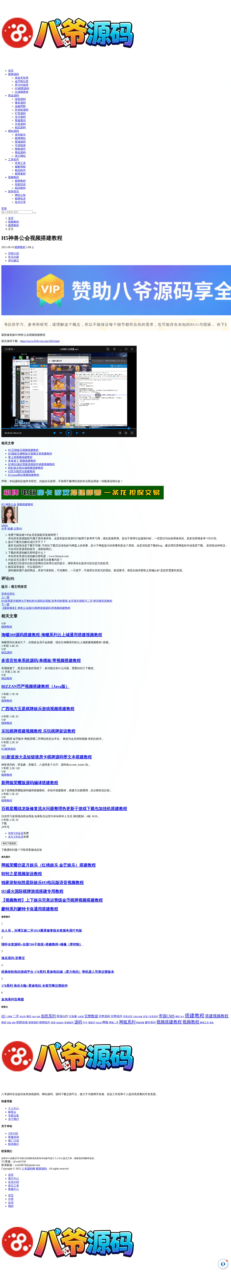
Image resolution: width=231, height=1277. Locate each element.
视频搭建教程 (25, 504)
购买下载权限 (9, 843)
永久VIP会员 (15, 836)
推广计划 (13, 1140)
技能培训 (20, 184)
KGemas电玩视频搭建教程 (23, 475)
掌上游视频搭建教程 (20, 457)
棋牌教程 (20, 180)
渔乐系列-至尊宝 (13, 958)
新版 (9, 1022)
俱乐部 (23, 1016)
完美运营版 (137, 1017)
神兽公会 (10, 504)
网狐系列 (127, 1022)
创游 (34, 1017)
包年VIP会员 (15, 833)
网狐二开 (114, 1022)
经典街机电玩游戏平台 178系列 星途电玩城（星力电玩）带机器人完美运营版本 (57, 972)
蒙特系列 (150, 1022)
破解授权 (20, 166)
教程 (3, 1022)
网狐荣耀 (140, 1022)
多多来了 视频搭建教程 (22, 460)
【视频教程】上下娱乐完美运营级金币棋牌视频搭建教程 (52, 900)
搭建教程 (194, 1015)
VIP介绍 (13, 1133)
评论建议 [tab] (13, 260)
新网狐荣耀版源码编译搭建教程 (29, 782)
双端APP (62, 1016)
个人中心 (13, 1108)
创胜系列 (48, 1016)
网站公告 (20, 195)
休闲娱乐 (20, 134)
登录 (4, 208)
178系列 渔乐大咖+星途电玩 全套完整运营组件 (34, 985)
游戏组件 (69, 1022)
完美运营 (127, 1016)
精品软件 (20, 170)
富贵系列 (153, 1016)
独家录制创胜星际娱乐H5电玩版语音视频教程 (42, 882)
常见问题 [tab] (13, 257)
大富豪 (73, 1016)
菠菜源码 (20, 99)
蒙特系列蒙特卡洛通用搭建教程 (29, 909)
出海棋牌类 (21, 92)
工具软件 (13, 159)
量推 (212, 1022)
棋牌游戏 (22, 1022)
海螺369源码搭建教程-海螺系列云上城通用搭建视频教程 (51, 635)
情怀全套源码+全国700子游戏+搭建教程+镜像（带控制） (42, 944)
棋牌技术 (20, 198)
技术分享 (20, 202)
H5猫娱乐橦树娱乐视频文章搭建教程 (30, 453)
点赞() (18, 528)
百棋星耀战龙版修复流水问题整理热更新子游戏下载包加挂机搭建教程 (64, 808)
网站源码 (13, 131)
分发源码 (20, 124)
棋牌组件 (44, 1022)
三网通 (9, 1016)
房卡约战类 (21, 84)
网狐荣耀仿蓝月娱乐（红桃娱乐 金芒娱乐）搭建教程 (48, 865)
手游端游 (20, 145)
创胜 (38, 1017)
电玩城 (99, 1023)
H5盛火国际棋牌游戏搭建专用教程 (32, 891)
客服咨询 (13, 1137)
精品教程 (20, 187)
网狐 (105, 1022)
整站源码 (20, 152)
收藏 (10, 528)
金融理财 (20, 106)
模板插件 (20, 148)
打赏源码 (20, 113)
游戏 (53, 1022)
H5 (3, 504)
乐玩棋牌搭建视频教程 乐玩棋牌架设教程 (38, 731)
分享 (4, 528)
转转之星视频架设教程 (21, 874)
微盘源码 (20, 102)
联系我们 (13, 1144)
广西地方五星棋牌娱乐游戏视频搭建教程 (37, 709)
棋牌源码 (13, 74)
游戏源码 (60, 1023)
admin (4, 525)
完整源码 (104, 1016)
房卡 (182, 1017)
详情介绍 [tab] (13, 253)
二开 (16, 1016)
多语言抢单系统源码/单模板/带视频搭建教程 (41, 660)
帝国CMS (167, 1016)
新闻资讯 (13, 191)
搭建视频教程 (216, 1016)
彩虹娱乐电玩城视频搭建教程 (25, 467)
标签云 (12, 1111)
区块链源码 (21, 109)
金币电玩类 (21, 81)
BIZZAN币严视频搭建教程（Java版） (35, 686)
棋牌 (14, 1023)
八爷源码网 (28, 1168)
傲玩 (28, 1016)
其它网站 (20, 156)
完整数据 (91, 1016)
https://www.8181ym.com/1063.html (40, 341)
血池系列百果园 (12, 999)
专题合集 (13, 1115)
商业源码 (13, 95)
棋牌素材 (20, 173)
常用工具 (20, 163)
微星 (177, 1016)
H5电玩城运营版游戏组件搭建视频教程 (31, 464)
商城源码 (20, 141)
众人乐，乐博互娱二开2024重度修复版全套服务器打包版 (41, 930)
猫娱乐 (91, 1022)
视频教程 (13, 177)
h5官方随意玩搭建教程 (21, 471)
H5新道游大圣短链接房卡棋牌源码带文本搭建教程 (46, 757)
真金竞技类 (21, 77)
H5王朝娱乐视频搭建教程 (23, 450)
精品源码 (20, 127)
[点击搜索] (34, 212)
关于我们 (13, 1119)
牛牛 (85, 1022)
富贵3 (146, 1016)
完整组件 (116, 1016)
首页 (11, 70)
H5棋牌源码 (22, 88)
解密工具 (204, 1022)
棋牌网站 (20, 138)
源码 (78, 1022)
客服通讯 (20, 120)
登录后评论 (8, 593)
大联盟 (81, 1016)
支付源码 (20, 116)
